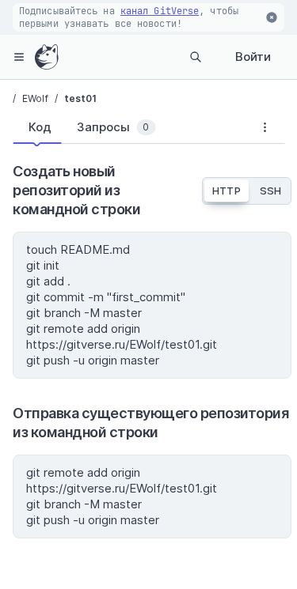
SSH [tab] (270, 190)
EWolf (35, 98)
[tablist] (129, 130)
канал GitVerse (159, 11)
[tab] (37, 127)
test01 (80, 98)
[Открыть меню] (19, 57)
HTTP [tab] (226, 190)
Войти (253, 56)
